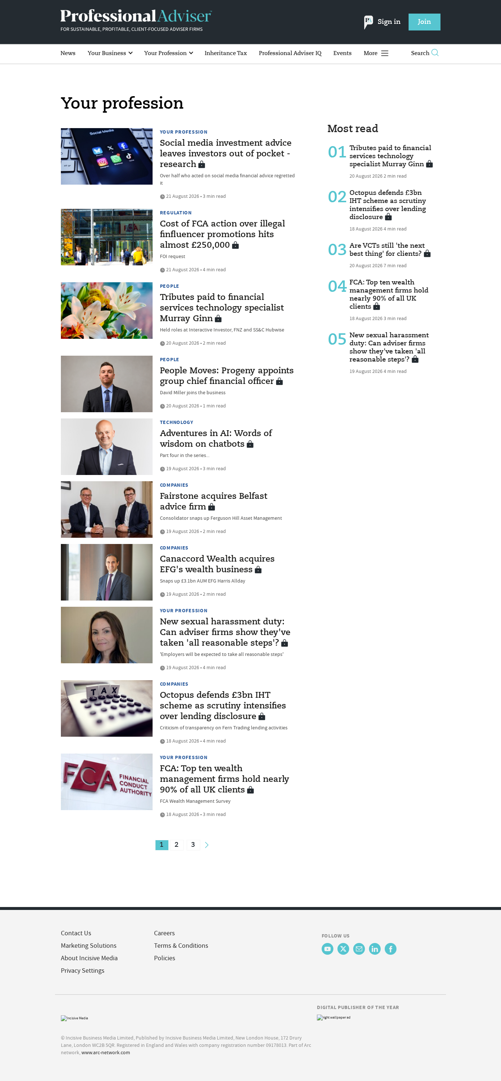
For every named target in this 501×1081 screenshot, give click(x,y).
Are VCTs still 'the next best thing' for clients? (387, 250)
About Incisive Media (89, 958)
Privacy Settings (83, 970)
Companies (174, 485)
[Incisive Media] (74, 1017)
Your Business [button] (108, 53)
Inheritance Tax (226, 53)
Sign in (389, 22)
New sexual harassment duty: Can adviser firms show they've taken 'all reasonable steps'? (225, 632)
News (68, 53)
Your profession (184, 131)
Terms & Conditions (181, 946)
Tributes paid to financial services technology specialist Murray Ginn (222, 308)
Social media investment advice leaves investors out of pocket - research (226, 154)
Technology (176, 422)
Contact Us (76, 933)
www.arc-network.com (105, 1052)
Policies (164, 958)
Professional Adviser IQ (290, 53)
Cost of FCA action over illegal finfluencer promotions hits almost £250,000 (222, 235)
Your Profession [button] (166, 53)
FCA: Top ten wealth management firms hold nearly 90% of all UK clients (224, 779)
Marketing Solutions (89, 946)
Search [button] (420, 53)
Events (342, 53)
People (169, 286)
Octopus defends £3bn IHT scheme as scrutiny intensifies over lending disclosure (223, 706)
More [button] (371, 53)
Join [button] (424, 22)
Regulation (176, 212)
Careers (164, 933)
